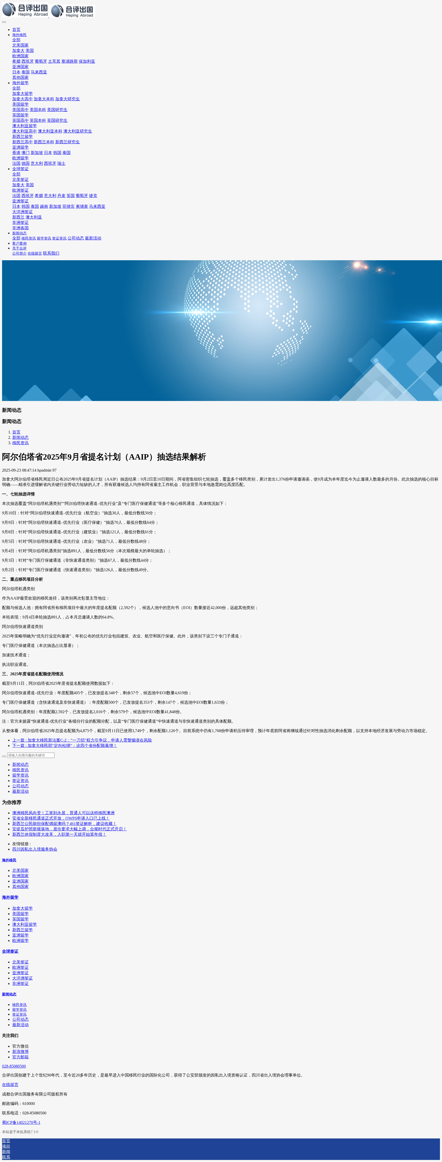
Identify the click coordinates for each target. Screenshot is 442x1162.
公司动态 (20, 786)
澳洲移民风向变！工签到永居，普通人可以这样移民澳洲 (63, 813)
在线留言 (10, 1084)
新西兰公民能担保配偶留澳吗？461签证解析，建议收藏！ (64, 823)
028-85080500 (14, 1066)
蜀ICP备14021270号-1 (21, 1122)
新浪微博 (20, 1051)
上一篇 (82, 740)
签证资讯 (20, 780)
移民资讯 (20, 443)
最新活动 (20, 791)
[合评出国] (221, 10)
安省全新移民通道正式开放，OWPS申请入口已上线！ (61, 818)
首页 (16, 29)
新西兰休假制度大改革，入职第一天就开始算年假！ (59, 834)
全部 (16, 40)
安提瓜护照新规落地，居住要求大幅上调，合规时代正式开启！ (69, 829)
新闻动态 (20, 437)
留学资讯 (20, 775)
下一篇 (64, 745)
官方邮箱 (20, 1057)
